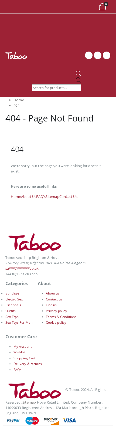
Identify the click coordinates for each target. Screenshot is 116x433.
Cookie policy (56, 322)
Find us (51, 305)
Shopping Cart (24, 358)
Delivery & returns (27, 363)
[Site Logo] (16, 55)
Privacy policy (56, 311)
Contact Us (68, 196)
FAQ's (41, 196)
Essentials (13, 305)
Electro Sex (14, 299)
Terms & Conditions (61, 316)
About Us (28, 196)
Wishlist (19, 352)
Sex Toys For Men (18, 322)
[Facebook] (89, 55)
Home (16, 196)
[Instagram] (106, 55)
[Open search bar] (78, 74)
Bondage (12, 293)
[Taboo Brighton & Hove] (34, 243)
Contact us (54, 299)
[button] (10, 6)
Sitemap (52, 196)
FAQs (17, 369)
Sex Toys (12, 316)
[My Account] (90, 6)
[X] (97, 55)
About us (53, 293)
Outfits (10, 311)
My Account (22, 346)
